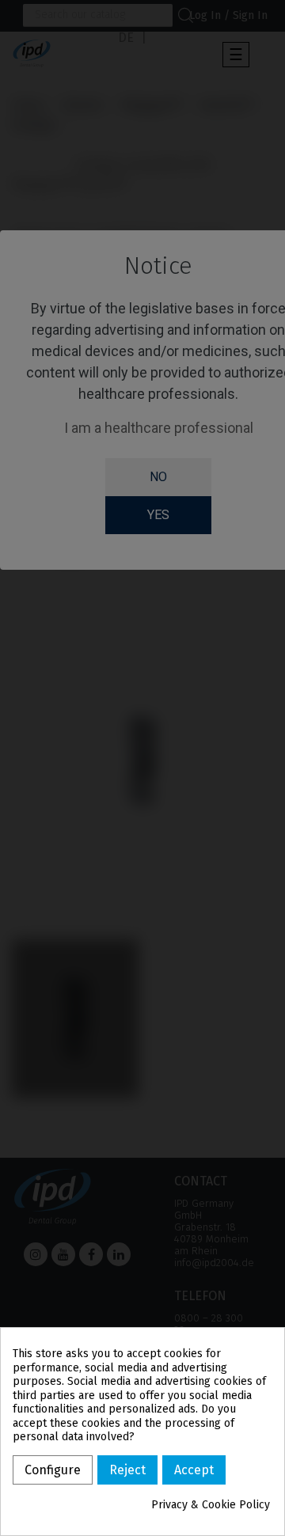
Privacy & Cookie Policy (210, 1504)
